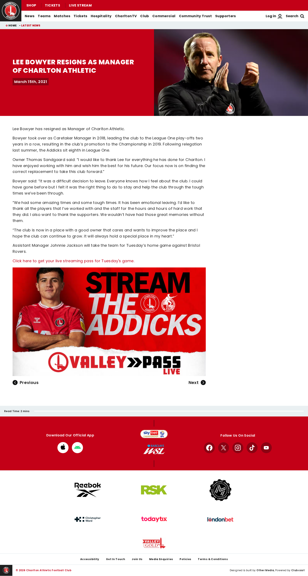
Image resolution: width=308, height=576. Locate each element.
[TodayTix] (154, 519)
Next (194, 382)
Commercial (164, 16)
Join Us (137, 559)
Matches (62, 16)
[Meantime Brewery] (220, 490)
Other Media (265, 570)
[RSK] (154, 490)
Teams (44, 16)
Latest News (30, 25)
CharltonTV (126, 16)
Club (144, 16)
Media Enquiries (161, 559)
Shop (31, 5)
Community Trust (195, 16)
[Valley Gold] (154, 543)
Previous (29, 382)
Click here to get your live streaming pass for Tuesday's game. (73, 260)
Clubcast (298, 570)
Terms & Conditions (213, 559)
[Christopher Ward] (88, 519)
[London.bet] (220, 519)
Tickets (52, 5)
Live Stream (80, 5)
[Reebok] (88, 490)
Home (12, 25)
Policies (185, 559)
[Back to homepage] (10, 10)
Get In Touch (115, 559)
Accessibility (89, 559)
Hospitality (101, 16)
